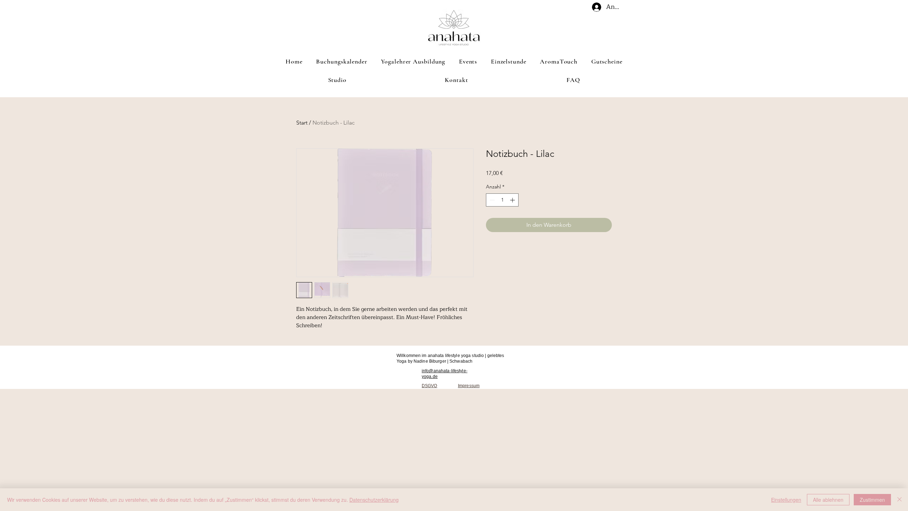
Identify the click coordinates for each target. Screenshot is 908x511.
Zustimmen (872, 499)
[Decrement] (491, 200)
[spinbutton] (502, 200)
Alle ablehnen (828, 499)
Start (302, 122)
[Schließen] (899, 499)
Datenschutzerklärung (374, 499)
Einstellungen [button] (786, 499)
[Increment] (513, 200)
